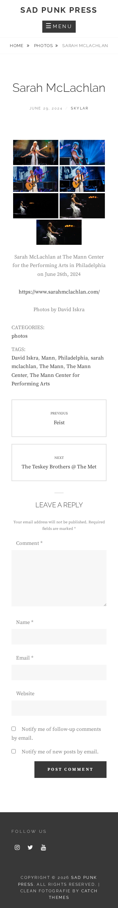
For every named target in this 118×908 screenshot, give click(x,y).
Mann (48, 358)
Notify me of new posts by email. (60, 751)
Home (17, 45)
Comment (29, 543)
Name (24, 622)
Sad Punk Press (59, 10)
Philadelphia (73, 358)
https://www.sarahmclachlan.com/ (59, 292)
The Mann (51, 366)
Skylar (79, 108)
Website (25, 693)
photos (43, 45)
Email (24, 658)
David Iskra (24, 358)
